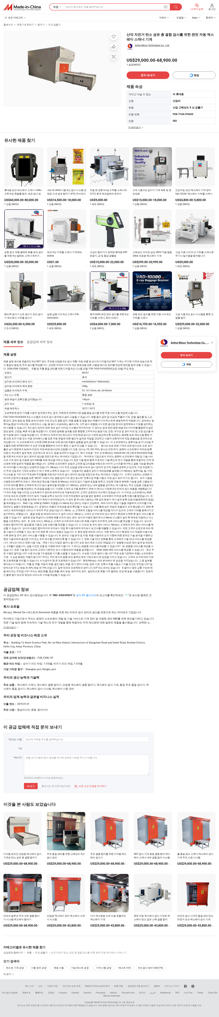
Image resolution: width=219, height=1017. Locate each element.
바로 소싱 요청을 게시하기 (91, 786)
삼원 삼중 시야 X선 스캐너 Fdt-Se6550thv (63, 316)
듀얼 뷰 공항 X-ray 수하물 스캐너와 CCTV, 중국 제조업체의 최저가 (108, 191)
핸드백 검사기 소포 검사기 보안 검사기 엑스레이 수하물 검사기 (23, 316)
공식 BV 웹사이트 (86, 595)
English (14, 992)
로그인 (212, 9)
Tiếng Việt (212, 992)
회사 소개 (29, 986)
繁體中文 (39, 992)
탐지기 (41, 24)
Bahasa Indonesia (111, 995)
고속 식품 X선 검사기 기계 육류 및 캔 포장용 (152, 191)
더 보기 (7, 974)
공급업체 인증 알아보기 (138, 986)
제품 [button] (56, 7)
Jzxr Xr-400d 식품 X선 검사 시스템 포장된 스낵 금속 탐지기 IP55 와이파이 (66, 191)
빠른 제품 (118, 986)
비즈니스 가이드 (172, 986)
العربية (153, 992)
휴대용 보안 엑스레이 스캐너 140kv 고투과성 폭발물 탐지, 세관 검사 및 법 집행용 (23, 192)
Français (63, 992)
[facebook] (185, 986)
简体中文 (26, 992)
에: (20, 748)
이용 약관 (176, 1005)
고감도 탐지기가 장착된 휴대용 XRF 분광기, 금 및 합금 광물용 (108, 253)
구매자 (162, 17)
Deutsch (87, 992)
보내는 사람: (15, 739)
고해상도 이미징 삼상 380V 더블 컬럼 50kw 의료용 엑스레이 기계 (152, 253)
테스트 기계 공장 (15, 967)
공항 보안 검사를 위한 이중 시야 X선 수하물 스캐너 (152, 316)
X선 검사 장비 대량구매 (150, 967)
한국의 (142, 992)
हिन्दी (177, 992)
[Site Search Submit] (176, 6)
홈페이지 (8, 24)
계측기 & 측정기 (25, 24)
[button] (165, 6)
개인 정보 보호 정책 (71, 986)
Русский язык (128, 992)
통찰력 (157, 986)
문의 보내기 (148, 75)
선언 (40, 986)
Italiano (113, 992)
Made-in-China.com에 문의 (97, 986)
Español (75, 992)
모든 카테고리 (15, 17)
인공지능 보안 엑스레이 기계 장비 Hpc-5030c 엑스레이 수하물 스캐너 (193, 191)
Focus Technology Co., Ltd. (113, 1002)
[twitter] (192, 986)
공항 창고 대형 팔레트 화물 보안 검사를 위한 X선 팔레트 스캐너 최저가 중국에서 (23, 254)
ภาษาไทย (188, 992)
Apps (194, 17)
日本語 (51, 992)
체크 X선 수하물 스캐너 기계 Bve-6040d (64, 253)
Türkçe (200, 992)
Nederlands (165, 992)
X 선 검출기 (54, 24)
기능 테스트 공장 (80, 967)
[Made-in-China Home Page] (22, 7)
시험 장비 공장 (39, 967)
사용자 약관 (52, 986)
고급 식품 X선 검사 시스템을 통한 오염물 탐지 (194, 316)
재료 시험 (59, 967)
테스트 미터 (125, 967)
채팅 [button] (196, 75)
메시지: (18, 757)
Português (100, 992)
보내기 (31, 786)
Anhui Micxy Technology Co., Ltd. (152, 45)
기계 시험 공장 (103, 967)
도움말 (180, 17)
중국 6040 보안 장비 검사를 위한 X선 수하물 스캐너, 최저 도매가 (109, 316)
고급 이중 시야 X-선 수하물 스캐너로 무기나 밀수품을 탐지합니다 (194, 253)
